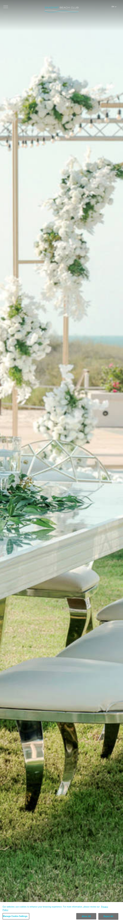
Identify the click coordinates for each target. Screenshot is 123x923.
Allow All (86, 916)
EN (113, 6)
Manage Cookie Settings (15, 916)
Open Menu (5, 6)
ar (113, 10)
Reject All (108, 916)
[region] (61, 912)
